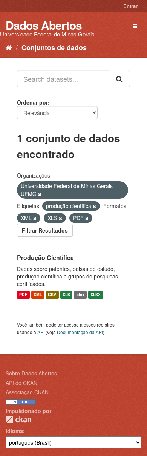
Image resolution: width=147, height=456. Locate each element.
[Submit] (120, 78)
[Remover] (39, 194)
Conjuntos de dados (54, 47)
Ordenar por (32, 102)
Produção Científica (45, 257)
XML (38, 295)
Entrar (130, 5)
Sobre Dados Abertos (31, 373)
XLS (66, 295)
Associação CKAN (27, 392)
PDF (23, 295)
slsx (80, 295)
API (40, 332)
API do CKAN (21, 382)
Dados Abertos (44, 25)
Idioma (14, 431)
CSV (52, 295)
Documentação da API (80, 332)
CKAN (18, 419)
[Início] (9, 47)
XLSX (95, 295)
